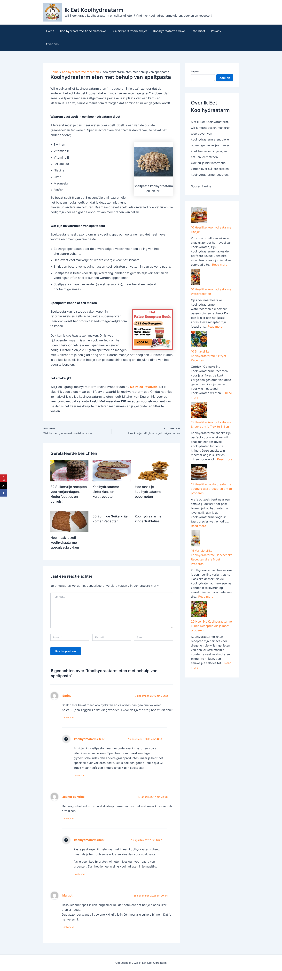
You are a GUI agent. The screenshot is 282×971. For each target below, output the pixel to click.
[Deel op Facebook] (3, 493)
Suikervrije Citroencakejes (129, 31)
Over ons (52, 44)
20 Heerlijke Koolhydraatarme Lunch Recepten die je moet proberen (211, 626)
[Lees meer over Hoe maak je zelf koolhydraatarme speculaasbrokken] (69, 521)
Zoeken (195, 71)
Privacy (216, 31)
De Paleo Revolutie (143, 387)
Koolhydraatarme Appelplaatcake (83, 31)
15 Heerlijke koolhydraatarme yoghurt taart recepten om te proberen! (211, 489)
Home (50, 31)
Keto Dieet (198, 31)
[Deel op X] (3, 485)
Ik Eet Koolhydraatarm (94, 10)
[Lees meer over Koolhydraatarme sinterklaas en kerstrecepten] (112, 470)
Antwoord (68, 717)
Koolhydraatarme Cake (169, 31)
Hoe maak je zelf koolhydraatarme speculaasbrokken (64, 542)
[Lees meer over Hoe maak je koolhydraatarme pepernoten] (154, 470)
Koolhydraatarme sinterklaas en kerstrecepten (106, 492)
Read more (219, 264)
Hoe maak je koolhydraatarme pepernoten (148, 492)
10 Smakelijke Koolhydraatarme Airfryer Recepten (208, 356)
